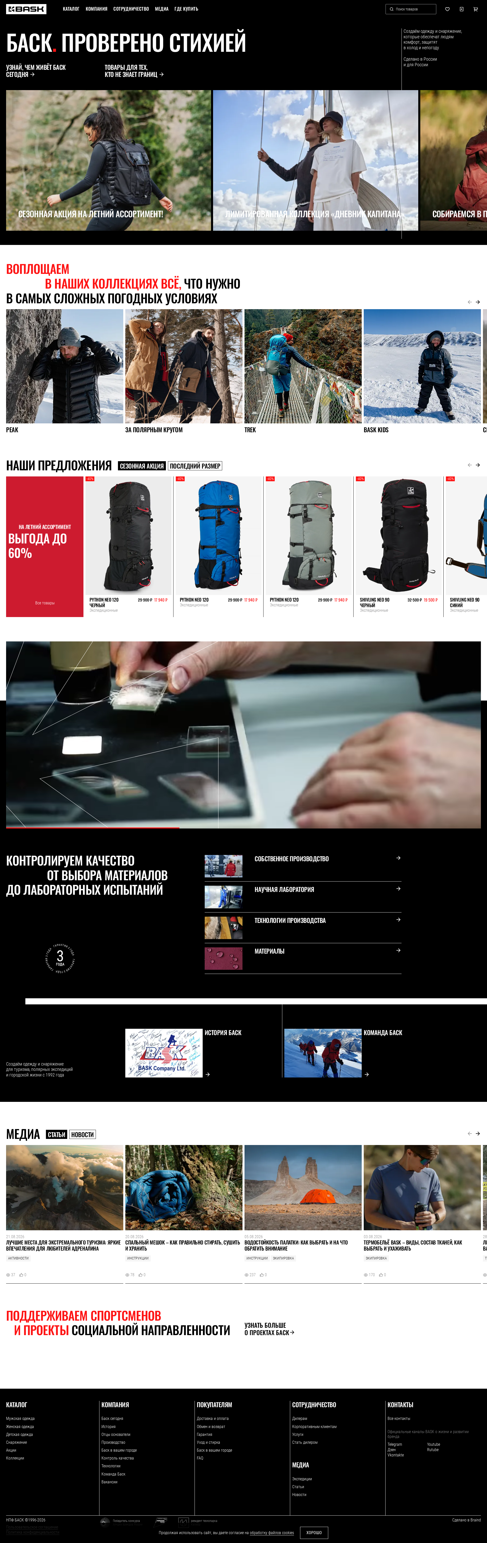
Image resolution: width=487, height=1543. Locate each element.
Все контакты (399, 1418)
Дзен (392, 1449)
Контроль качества (117, 1458)
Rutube (433, 1449)
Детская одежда (19, 1434)
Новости (82, 1134)
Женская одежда (20, 1426)
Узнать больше (267, 1328)
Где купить (186, 9)
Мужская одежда (20, 1418)
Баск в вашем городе (119, 1450)
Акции (11, 1450)
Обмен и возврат (211, 1426)
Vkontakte (396, 1455)
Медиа (161, 9)
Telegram (395, 1444)
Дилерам (299, 1418)
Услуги (297, 1434)
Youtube (433, 1444)
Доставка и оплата (213, 1418)
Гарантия (204, 1434)
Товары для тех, (131, 70)
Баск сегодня (112, 1418)
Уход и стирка (208, 1442)
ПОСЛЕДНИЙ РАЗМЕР (195, 465)
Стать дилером (305, 1442)
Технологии (110, 1466)
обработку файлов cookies (272, 1532)
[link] (26, 9)
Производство (113, 1442)
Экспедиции (302, 1478)
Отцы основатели (115, 1434)
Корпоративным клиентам (314, 1426)
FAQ (200, 1458)
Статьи (56, 1134)
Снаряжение (16, 1442)
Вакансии (109, 1482)
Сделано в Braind (466, 1520)
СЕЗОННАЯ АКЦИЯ (142, 465)
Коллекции (15, 1458)
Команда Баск (113, 1474)
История (108, 1426)
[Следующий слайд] (18, 242)
